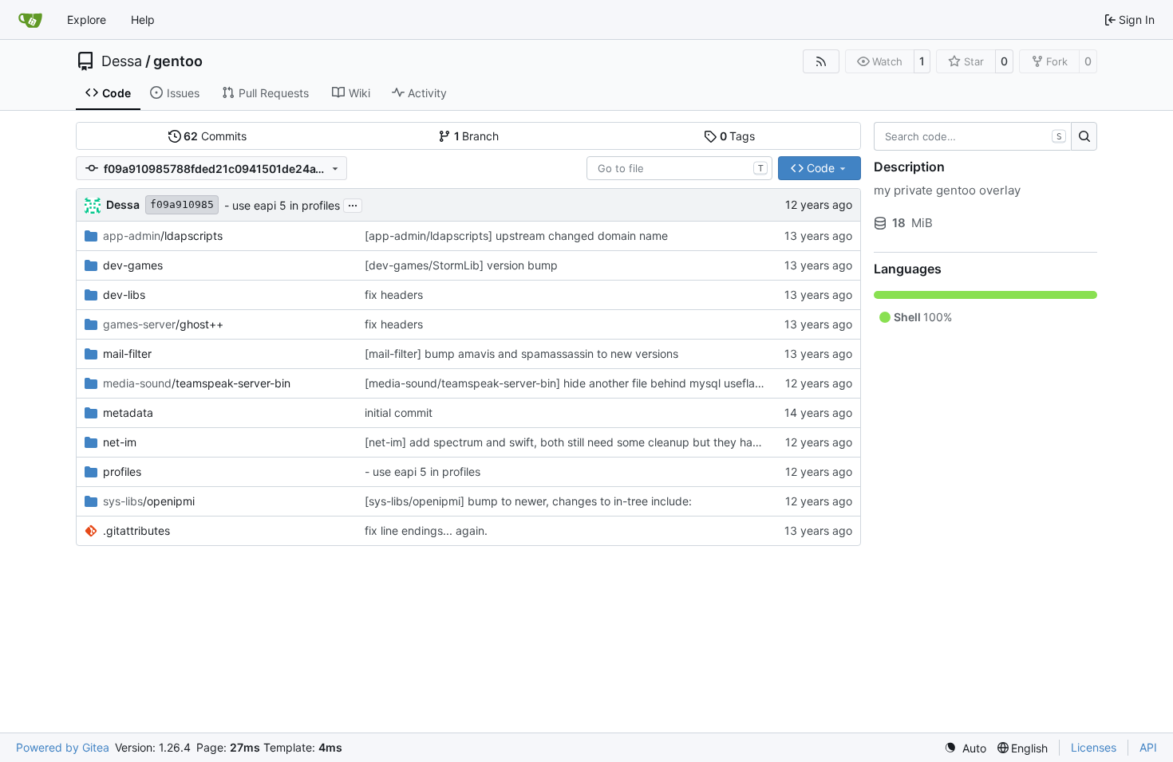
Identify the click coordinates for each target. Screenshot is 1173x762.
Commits (215, 136)
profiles (122, 471)
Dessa (121, 61)
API (1148, 747)
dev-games (133, 265)
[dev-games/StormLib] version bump (461, 265)
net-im (119, 442)
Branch (477, 136)
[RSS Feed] (821, 61)
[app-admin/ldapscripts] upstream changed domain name (516, 235)
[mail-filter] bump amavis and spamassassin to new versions (521, 353)
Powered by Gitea (62, 747)
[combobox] (679, 168)
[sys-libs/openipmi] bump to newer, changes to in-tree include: (528, 501)
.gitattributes (136, 530)
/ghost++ (163, 324)
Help (143, 19)
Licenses (1093, 747)
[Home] (30, 20)
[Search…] (1084, 136)
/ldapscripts (163, 235)
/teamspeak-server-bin (196, 383)
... (352, 203)
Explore (86, 19)
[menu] (965, 748)
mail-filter (127, 353)
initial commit (398, 412)
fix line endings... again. (426, 530)
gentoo (178, 61)
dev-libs (124, 294)
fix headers (394, 294)
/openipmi (149, 501)
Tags (738, 136)
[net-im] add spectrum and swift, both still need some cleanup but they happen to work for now (614, 442)
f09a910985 (182, 204)
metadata (128, 412)
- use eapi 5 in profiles (282, 205)
